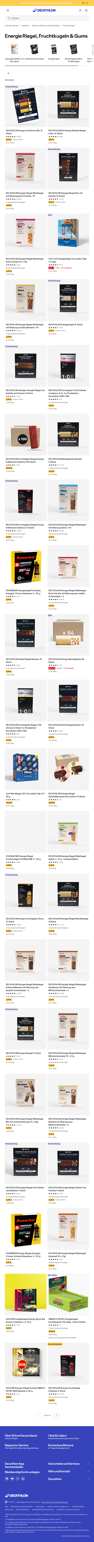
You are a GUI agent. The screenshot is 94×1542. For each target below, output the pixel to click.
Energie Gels (53, 59)
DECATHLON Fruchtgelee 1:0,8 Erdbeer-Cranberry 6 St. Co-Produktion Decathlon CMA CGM (67, 393)
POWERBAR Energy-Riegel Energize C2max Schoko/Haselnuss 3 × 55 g (23, 1254)
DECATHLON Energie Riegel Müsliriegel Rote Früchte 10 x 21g (24, 260)
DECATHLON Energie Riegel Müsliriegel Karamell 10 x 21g (67, 1254)
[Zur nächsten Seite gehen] (56, 1415)
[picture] (26, 106)
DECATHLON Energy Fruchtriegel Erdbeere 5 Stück (64, 1389)
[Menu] (8, 10)
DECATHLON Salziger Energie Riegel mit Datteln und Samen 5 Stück (25, 391)
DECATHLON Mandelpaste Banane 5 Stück (65, 460)
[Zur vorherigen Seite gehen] (38, 1415)
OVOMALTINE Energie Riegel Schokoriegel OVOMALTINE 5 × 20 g (23, 857)
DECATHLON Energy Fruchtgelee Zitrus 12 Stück (25, 920)
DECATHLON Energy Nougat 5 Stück (23, 1053)
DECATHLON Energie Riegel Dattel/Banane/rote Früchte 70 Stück (66, 795)
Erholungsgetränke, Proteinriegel (73, 60)
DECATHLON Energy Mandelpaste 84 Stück (66, 660)
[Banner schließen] (87, 3)
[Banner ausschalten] (83, 3)
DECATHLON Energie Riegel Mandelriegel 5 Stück (68, 920)
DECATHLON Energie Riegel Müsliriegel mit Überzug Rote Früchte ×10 (24, 194)
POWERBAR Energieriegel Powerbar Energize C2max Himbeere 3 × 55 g (23, 592)
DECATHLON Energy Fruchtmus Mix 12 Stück (24, 132)
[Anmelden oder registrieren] (80, 10)
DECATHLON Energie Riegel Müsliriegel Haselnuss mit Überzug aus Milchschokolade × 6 (67, 987)
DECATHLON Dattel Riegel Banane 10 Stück (24, 660)
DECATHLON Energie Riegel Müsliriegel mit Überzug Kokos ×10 (67, 526)
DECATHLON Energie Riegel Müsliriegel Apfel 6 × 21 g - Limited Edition (67, 857)
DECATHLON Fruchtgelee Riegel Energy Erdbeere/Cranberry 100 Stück (25, 460)
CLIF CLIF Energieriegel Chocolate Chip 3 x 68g (67, 260)
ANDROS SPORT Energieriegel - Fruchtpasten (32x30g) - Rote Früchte (67, 1320)
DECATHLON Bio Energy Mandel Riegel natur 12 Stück (67, 132)
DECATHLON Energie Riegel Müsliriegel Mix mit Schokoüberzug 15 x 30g (24, 1120)
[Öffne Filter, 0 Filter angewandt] (8, 73)
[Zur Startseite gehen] (44, 10)
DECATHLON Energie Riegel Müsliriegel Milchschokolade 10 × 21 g (67, 1054)
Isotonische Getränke (34, 59)
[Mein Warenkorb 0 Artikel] (86, 10)
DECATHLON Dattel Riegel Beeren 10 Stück (66, 726)
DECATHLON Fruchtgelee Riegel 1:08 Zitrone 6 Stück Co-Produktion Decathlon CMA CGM (23, 728)
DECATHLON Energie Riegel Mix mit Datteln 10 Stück (65, 194)
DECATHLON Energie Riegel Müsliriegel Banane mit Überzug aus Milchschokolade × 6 (67, 1122)
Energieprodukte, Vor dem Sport (14, 60)
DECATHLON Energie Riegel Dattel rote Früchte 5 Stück (67, 1189)
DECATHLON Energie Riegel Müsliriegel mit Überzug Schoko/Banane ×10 (24, 326)
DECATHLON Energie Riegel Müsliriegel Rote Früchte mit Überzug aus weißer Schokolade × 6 (67, 593)
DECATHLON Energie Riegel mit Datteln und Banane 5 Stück (25, 1189)
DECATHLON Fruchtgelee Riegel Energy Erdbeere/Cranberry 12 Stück (25, 526)
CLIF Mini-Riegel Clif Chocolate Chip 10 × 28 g (25, 795)
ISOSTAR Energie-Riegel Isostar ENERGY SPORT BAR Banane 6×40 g (25, 1389)
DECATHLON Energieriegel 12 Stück (65, 324)
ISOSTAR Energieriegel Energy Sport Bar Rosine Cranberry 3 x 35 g (25, 1320)
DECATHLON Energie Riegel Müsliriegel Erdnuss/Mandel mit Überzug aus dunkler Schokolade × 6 (24, 987)
